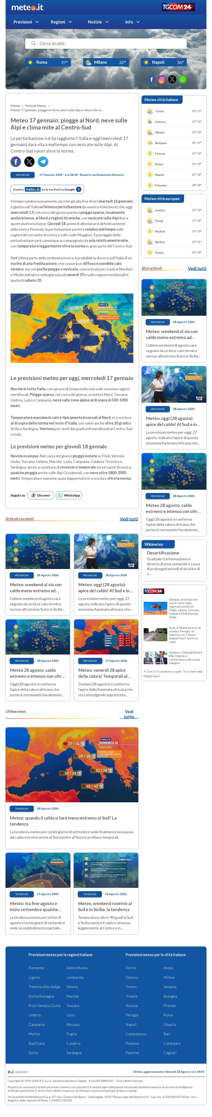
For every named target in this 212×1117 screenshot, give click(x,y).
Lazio (70, 1015)
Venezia (170, 986)
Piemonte (36, 967)
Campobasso (136, 1033)
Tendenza (21, 808)
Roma (168, 1015)
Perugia (132, 1015)
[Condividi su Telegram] (43, 166)
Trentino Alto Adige (44, 986)
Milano (169, 977)
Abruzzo (73, 1024)
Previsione (23, 174)
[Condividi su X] (29, 166)
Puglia (71, 1033)
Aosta (168, 967)
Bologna (170, 996)
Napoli (131, 1024)
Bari (167, 1033)
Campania (37, 1024)
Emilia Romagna (41, 996)
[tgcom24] (178, 7)
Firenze (170, 1005)
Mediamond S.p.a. (40, 1097)
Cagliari (170, 1052)
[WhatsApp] (182, 79)
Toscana (72, 1005)
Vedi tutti (129, 518)
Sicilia (33, 1052)
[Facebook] (151, 79)
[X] (172, 79)
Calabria (73, 1043)
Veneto (72, 986)
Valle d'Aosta (77, 967)
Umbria (35, 1015)
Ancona (131, 1005)
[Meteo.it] (27, 7)
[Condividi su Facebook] (16, 166)
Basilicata (37, 1043)
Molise (34, 1033)
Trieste (131, 996)
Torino (131, 967)
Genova (132, 977)
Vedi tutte (129, 714)
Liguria (34, 977)
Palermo (132, 1052)
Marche (72, 996)
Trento (131, 986)
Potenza (132, 1043)
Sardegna (74, 1052)
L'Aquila (170, 1024)
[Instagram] (162, 79)
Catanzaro (172, 1043)
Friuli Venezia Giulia (44, 1005)
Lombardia (74, 977)
